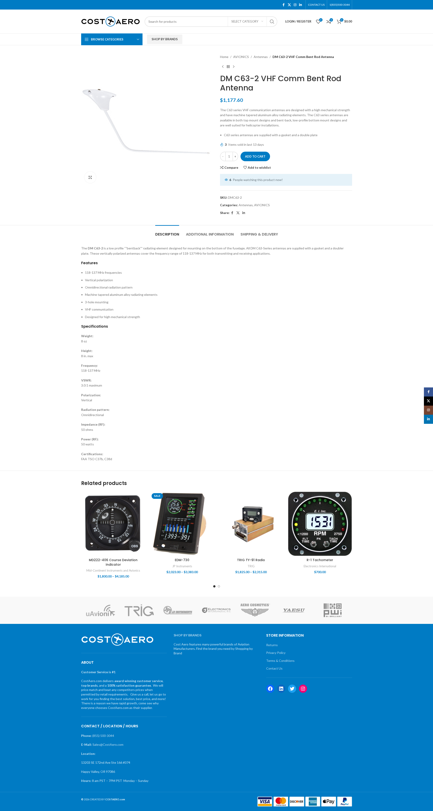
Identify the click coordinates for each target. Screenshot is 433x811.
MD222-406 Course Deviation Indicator (113, 562)
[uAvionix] (100, 610)
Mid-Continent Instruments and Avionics (113, 570)
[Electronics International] (216, 610)
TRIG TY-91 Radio (251, 560)
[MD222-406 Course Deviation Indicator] (113, 524)
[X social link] (289, 5)
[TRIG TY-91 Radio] (251, 524)
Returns (272, 645)
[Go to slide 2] (219, 586)
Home (224, 57)
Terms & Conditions (280, 661)
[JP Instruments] (177, 610)
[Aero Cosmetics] (255, 610)
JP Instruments (182, 566)
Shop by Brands (165, 39)
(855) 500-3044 (103, 736)
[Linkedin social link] (300, 5)
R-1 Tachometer (320, 560)
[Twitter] (292, 689)
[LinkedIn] (281, 689)
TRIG (251, 566)
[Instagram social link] (295, 5)
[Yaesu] (294, 610)
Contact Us (274, 668)
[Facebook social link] (283, 5)
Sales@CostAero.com (108, 744)
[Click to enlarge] (90, 177)
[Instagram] (303, 689)
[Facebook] (270, 689)
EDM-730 (182, 560)
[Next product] (233, 66)
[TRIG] (139, 610)
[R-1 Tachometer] (320, 524)
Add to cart (255, 156)
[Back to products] (228, 66)
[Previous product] (222, 66)
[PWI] (332, 610)
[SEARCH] (272, 21)
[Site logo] (110, 21)
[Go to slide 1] (214, 586)
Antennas (261, 57)
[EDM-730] (182, 524)
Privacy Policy (275, 653)
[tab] (167, 232)
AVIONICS (241, 57)
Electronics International (320, 566)
